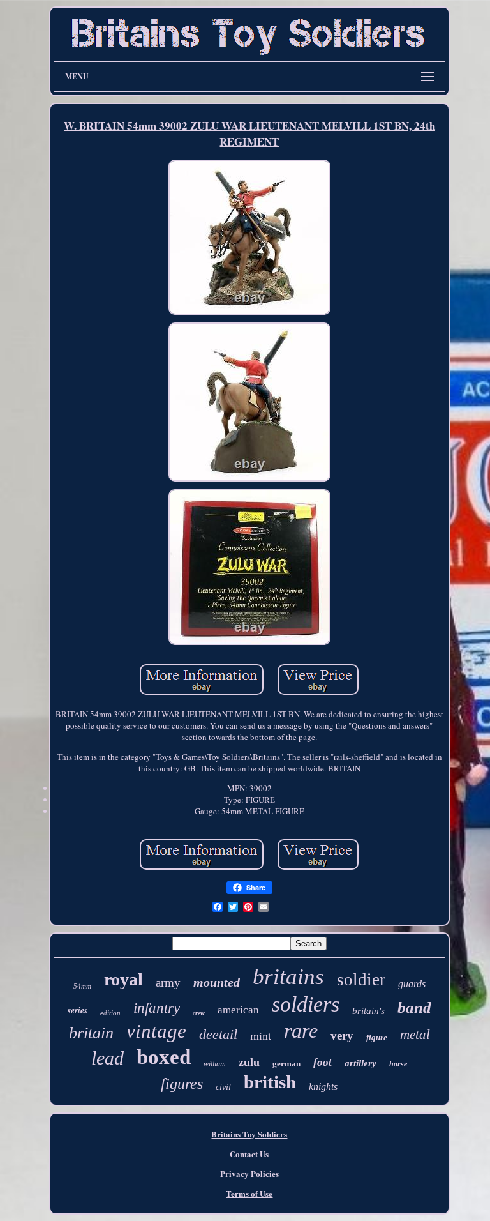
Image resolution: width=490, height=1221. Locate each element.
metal (415, 1034)
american (238, 1010)
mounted (216, 982)
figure (376, 1037)
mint (260, 1035)
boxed (164, 1056)
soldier (361, 979)
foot (322, 1062)
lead (107, 1057)
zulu (249, 1062)
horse (398, 1063)
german (286, 1063)
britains (288, 976)
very (341, 1035)
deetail (218, 1034)
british (270, 1082)
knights (323, 1086)
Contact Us (249, 1154)
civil (223, 1087)
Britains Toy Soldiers (249, 1134)
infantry (156, 1008)
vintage (156, 1031)
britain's (368, 1011)
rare (301, 1030)
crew (199, 1013)
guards (412, 983)
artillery (360, 1063)
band (414, 1007)
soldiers (305, 1004)
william (215, 1063)
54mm (82, 986)
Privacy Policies (249, 1173)
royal (123, 979)
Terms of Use (249, 1193)
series (77, 1010)
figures (182, 1083)
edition (110, 1013)
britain (91, 1033)
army (168, 982)
